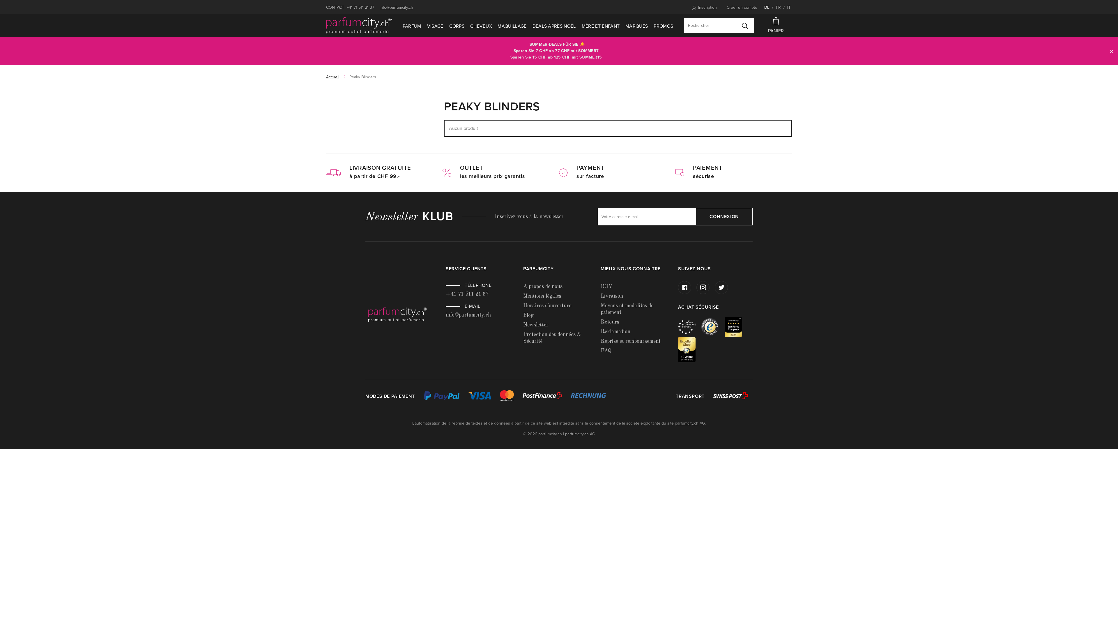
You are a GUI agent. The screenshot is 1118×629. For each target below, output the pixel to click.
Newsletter (536, 325)
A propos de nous (542, 286)
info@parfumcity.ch (396, 7)
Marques (636, 26)
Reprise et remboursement (631, 341)
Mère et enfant (601, 26)
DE (766, 7)
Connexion (724, 217)
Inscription (707, 7)
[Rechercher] (745, 25)
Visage (435, 26)
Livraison (612, 296)
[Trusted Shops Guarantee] (713, 326)
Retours (610, 322)
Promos (663, 26)
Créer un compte (742, 7)
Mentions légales (542, 296)
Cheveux (481, 26)
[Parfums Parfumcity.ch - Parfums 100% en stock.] (359, 26)
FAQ (606, 351)
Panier (776, 31)
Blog (528, 315)
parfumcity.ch (686, 423)
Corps (457, 26)
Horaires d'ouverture (547, 305)
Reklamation (615, 331)
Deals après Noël (554, 26)
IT (788, 7)
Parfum (412, 26)
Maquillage (512, 26)
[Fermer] (1111, 51)
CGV (606, 286)
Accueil (332, 77)
